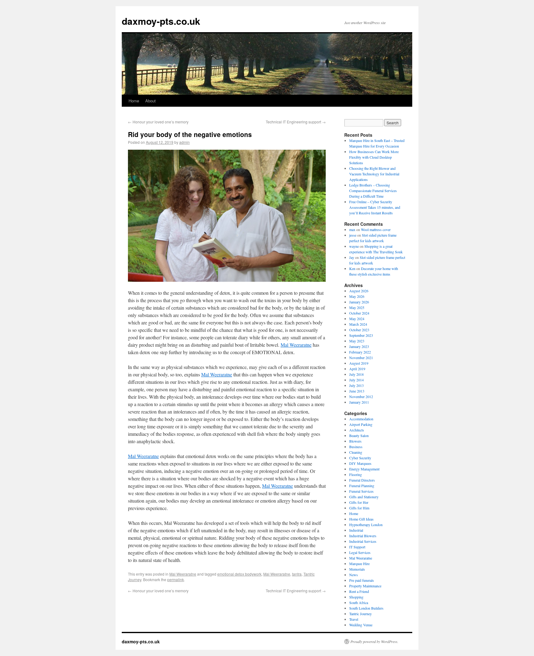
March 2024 (358, 324)
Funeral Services (361, 491)
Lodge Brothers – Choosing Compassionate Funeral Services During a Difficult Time (373, 190)
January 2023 (359, 346)
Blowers (355, 441)
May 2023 (356, 340)
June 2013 (356, 390)
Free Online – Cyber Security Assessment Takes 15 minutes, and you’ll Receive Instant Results (374, 207)
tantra (297, 574)
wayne (354, 246)
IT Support (357, 546)
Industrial (356, 530)
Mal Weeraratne (296, 344)
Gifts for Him (359, 507)
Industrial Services (362, 541)
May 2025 (356, 307)
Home (134, 101)
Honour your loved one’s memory (158, 121)
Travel (353, 619)
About (150, 101)
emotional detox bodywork (239, 574)
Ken (352, 268)
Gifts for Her (358, 502)
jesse (352, 235)
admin (184, 142)
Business (355, 446)
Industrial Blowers (362, 535)
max (352, 229)
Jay (351, 257)
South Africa (358, 602)
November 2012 (361, 396)
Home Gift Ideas (361, 519)
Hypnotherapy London (366, 524)
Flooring (355, 474)
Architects (356, 429)
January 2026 (359, 301)
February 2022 (360, 351)
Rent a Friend (359, 591)
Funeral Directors (362, 480)
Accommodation (361, 418)
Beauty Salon (359, 435)
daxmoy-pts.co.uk (161, 21)
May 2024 (356, 318)
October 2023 (359, 329)
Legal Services (360, 552)
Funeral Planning (361, 485)
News (353, 574)
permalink (175, 579)
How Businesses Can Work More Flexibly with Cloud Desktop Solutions (374, 157)
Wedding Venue (360, 624)
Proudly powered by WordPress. (374, 641)
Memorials (357, 569)
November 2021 (361, 357)
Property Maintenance (365, 585)
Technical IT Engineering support (296, 121)
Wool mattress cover (376, 229)
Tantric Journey (360, 613)
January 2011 (359, 402)
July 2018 (356, 374)
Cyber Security (360, 457)
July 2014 (356, 379)
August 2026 (358, 290)
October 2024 (359, 313)
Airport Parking (360, 424)
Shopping (356, 596)
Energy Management (364, 468)
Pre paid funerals (361, 580)
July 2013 (356, 385)
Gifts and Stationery (364, 496)
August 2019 (358, 363)
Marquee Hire (359, 563)
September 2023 (361, 335)
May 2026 (356, 296)
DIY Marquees (360, 463)
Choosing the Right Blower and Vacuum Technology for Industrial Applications (374, 174)
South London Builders (366, 608)
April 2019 (357, 368)
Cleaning (355, 452)
